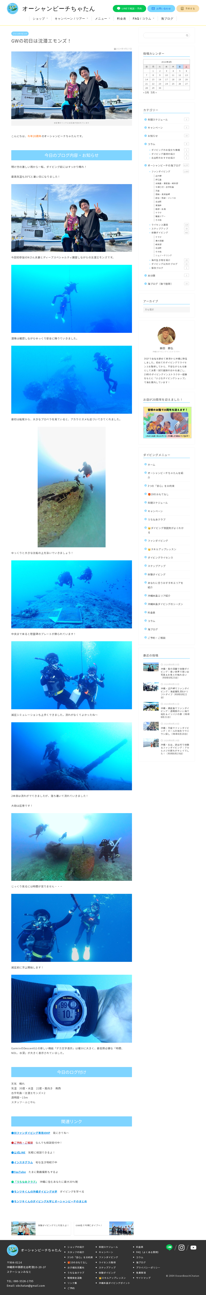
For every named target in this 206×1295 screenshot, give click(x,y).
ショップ (39, 18)
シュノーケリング (163, 255)
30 (160, 88)
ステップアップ (169, 228)
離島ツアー (160, 216)
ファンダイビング (20, 33)
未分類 (167, 275)
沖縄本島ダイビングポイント (114, 1283)
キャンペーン (167, 127)
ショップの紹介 (75, 1247)
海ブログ (167, 18)
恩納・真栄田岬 (162, 194)
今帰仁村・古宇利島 (164, 187)
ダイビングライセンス (160, 557)
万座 (157, 190)
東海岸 (158, 205)
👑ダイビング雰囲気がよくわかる (166, 530)
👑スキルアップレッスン (162, 549)
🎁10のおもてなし (158, 494)
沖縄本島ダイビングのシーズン (165, 604)
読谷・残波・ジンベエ (165, 197)
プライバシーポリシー (148, 1267)
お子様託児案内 (75, 1267)
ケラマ (158, 212)
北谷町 (158, 201)
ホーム (151, 464)
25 (173, 83)
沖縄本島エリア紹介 (159, 595)
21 (146, 83)
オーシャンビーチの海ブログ (168, 165)
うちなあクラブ (157, 519)
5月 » (154, 92)
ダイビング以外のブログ (169, 263)
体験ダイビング (169, 232)
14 (146, 79)
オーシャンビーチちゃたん (58, 8)
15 (153, 79)
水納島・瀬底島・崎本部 (166, 183)
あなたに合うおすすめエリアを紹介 (165, 585)
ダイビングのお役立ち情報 (169, 149)
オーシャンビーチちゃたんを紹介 (165, 475)
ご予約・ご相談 (157, 637)
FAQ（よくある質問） (148, 1252)
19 (180, 79)
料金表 (121, 18)
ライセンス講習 (169, 224)
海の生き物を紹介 (169, 260)
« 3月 (146, 92)
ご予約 (71, 1288)
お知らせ (167, 135)
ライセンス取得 (107, 1262)
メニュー (101, 18)
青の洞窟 (159, 240)
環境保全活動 (74, 1277)
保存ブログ (169, 267)
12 (180, 75)
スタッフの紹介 (75, 1252)
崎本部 (158, 244)
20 (186, 79)
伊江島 (158, 179)
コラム (167, 144)
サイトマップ (143, 1277)
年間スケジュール (167, 119)
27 (186, 83)
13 (186, 75)
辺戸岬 (158, 175)
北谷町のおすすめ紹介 (169, 157)
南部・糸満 (160, 209)
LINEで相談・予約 (132, 8)
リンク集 (72, 1283)
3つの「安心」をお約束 (161, 486)
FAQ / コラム (142, 18)
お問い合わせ (163, 8)
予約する (190, 8)
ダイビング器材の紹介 (169, 153)
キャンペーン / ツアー (70, 18)
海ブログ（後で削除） (167, 283)
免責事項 (141, 1272)
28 (146, 88)
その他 (158, 220)
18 (173, 79)
